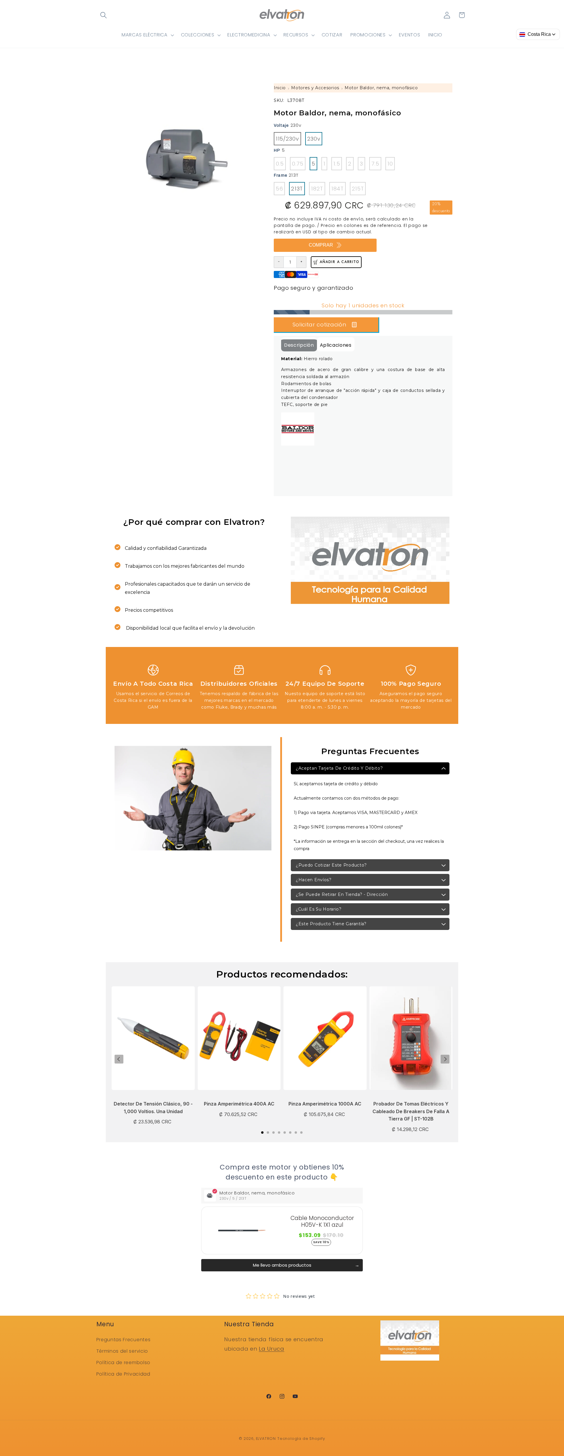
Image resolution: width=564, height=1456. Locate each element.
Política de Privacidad (123, 1374)
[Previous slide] (119, 1059)
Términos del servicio (122, 1351)
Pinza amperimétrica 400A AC (239, 1104)
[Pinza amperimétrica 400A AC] (239, 1041)
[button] (103, 15)
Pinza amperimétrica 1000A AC (324, 1104)
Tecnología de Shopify (301, 1438)
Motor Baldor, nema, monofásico (381, 87)
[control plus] (301, 262)
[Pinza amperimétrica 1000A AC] (325, 1041)
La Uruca (271, 1348)
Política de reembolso (123, 1362)
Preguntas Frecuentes (123, 1339)
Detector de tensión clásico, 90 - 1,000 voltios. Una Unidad (153, 1107)
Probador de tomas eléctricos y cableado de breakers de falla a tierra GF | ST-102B (410, 1111)
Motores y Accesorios (315, 87)
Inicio (280, 87)
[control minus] (278, 262)
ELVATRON (266, 1438)
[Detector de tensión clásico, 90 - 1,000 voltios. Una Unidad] (153, 1041)
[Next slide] (445, 1059)
